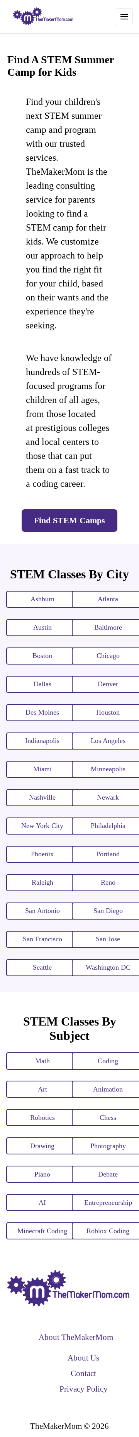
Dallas (42, 684)
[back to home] (43, 16)
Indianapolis (42, 741)
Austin (42, 627)
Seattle (42, 967)
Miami (42, 769)
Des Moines (42, 712)
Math (42, 1061)
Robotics (42, 1117)
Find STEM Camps (69, 520)
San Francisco (42, 939)
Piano (42, 1174)
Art (42, 1089)
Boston (42, 655)
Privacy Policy (83, 1388)
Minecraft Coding (42, 1231)
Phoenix (42, 854)
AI (42, 1202)
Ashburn (42, 599)
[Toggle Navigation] (124, 16)
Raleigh (42, 882)
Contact (83, 1373)
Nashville (42, 797)
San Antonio (42, 911)
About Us (83, 1357)
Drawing (42, 1146)
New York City (42, 826)
